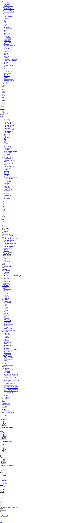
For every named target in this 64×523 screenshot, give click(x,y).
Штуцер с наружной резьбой (7, 313)
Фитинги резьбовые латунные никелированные (9, 45)
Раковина (3, 481)
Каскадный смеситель (6, 249)
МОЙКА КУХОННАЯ (5, 26)
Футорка (5, 303)
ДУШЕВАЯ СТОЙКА (6, 36)
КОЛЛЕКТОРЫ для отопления (7, 50)
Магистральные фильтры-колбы (8, 147)
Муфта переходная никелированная (8, 329)
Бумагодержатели (6, 141)
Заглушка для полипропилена (7, 372)
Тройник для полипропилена (7, 371)
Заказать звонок (2, 491)
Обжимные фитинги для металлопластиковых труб (10, 43)
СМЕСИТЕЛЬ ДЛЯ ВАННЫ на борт (8, 6)
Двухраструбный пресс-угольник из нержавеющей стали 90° (11, 386)
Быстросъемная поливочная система (8, 47)
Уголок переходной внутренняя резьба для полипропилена (11, 375)
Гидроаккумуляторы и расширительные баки (8, 365)
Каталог (2, 1)
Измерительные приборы (7, 173)
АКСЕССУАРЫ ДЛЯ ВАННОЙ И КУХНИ (7, 255)
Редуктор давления (6, 54)
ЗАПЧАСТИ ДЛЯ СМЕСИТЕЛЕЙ (8, 155)
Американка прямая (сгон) (7, 311)
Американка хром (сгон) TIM (7, 325)
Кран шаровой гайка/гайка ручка (8, 346)
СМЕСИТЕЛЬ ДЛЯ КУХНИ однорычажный (9, 8)
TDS (3, 98)
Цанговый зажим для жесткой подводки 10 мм (9, 326)
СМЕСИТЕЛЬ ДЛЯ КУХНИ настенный (8, 126)
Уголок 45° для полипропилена (7, 370)
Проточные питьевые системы (7, 272)
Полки (5, 25)
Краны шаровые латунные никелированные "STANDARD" (11, 349)
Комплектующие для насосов (7, 73)
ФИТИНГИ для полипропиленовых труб (7, 368)
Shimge (4, 94)
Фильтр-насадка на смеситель (7, 273)
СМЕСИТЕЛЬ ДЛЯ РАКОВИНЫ (7, 10)
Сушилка (5, 21)
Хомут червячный (6, 290)
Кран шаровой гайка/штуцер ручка (8, 347)
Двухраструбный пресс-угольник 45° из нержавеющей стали (11, 388)
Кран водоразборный (6, 55)
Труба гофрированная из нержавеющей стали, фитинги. (10, 176)
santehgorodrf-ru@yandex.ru (3, 116)
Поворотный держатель (7, 261)
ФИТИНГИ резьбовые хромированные (8, 161)
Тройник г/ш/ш (6, 310)
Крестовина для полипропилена (8, 373)
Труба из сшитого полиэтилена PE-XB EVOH (9, 158)
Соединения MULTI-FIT (5, 83)
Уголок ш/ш (5, 305)
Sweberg (4, 95)
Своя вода (4, 100)
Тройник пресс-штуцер (7, 337)
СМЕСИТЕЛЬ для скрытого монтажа (8, 121)
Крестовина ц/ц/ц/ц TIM (7, 298)
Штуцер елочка (6, 316)
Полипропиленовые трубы (7, 58)
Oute (3, 87)
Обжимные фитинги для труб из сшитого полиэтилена (10, 59)
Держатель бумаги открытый (7, 266)
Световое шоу (5, 75)
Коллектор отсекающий (7, 340)
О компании (3, 220)
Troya (3, 217)
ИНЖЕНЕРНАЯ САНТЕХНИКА (7, 40)
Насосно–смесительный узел (7, 353)
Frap (3, 89)
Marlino (4, 211)
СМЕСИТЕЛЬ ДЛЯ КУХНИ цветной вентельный (10, 243)
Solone (3, 101)
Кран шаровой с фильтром (7, 348)
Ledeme (4, 93)
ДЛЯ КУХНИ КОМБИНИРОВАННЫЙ (8, 124)
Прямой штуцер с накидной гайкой (8, 323)
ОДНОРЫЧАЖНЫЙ (6, 230)
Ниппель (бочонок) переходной (7, 301)
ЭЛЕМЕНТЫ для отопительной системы (9, 49)
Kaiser (3, 202)
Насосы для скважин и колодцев (8, 71)
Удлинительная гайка (6, 318)
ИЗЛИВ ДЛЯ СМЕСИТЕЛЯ (7, 37)
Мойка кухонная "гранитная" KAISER (8, 144)
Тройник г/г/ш (6, 307)
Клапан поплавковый (6, 57)
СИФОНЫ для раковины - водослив (8, 65)
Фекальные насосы (6, 188)
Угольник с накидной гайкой (7, 319)
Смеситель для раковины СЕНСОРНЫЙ (9, 12)
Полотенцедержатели (6, 138)
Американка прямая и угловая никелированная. (9, 330)
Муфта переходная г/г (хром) (7, 327)
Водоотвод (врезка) (6, 315)
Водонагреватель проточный (7, 78)
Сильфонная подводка (6, 167)
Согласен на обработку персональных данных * (10, 507)
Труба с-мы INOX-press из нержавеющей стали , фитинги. (11, 60)
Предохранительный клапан (7, 354)
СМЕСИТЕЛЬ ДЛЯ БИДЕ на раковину (8, 15)
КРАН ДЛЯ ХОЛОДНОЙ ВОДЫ (8, 241)
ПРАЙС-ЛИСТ (3, 487)
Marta (3, 96)
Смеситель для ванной (4, 479)
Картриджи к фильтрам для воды (8, 31)
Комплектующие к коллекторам (8, 356)
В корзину (3, 419)
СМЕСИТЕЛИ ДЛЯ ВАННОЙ (6, 118)
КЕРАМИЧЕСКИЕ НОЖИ (7, 76)
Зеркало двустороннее (6, 18)
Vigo (3, 208)
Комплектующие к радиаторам (7, 352)
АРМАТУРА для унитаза (7, 66)
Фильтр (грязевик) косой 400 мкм (8, 150)
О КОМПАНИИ (3, 486)
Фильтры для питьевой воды (7, 146)
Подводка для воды (6, 362)
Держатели (5, 24)
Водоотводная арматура (4, 483)
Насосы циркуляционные (7, 185)
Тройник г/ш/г (6, 308)
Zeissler (4, 103)
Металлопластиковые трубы (7, 41)
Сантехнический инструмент (7, 42)
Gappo (3, 219)
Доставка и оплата (4, 104)
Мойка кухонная (3, 482)
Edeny (3, 86)
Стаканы (5, 23)
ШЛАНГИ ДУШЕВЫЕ (7, 156)
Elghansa (4, 92)
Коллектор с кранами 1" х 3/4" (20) (8, 342)
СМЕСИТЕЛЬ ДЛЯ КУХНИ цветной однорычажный (10, 238)
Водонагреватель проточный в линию (8, 79)
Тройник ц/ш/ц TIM (6, 296)
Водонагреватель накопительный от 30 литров (9, 80)
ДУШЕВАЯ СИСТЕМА (7, 120)
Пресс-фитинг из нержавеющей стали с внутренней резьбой (11, 389)
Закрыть (1, 522)
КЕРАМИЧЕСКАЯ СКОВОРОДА (8, 193)
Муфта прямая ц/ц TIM (7, 293)
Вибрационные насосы (7, 190)
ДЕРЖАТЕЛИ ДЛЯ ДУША (7, 38)
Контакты (3, 105)
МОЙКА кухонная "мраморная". (8, 28)
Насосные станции (6, 69)
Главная (2, 117)
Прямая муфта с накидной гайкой (8, 322)
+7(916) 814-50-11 (7, 490)
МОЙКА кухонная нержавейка (7, 27)
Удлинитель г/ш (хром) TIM (7, 320)
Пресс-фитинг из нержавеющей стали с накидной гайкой (10, 387)
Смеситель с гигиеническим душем (8, 250)
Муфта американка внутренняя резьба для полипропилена (11, 374)
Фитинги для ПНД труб (7, 81)
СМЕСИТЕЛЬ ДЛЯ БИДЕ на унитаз (8, 132)
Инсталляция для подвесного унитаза (7, 199)
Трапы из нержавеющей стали (7, 181)
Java (3, 102)
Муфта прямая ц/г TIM (6, 292)
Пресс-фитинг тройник (7, 334)
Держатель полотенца (6, 262)
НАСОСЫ (4, 68)
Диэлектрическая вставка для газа (8, 179)
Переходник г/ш (6, 304)
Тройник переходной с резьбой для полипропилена (10, 377)
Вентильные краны (6, 56)
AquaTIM (4, 85)
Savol (3, 88)
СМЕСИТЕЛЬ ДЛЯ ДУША (7, 4)
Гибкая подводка (6, 52)
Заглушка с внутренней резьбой (8, 302)
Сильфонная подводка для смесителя (8, 357)
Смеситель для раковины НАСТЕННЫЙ (9, 11)
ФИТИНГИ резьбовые (6, 44)
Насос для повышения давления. (8, 72)
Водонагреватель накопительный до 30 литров (9, 196)
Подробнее (3, 432)
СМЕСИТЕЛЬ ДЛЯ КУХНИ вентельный (9, 9)
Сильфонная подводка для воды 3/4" (8, 359)
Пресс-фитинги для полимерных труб (8, 46)
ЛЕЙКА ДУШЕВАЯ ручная (7, 39)
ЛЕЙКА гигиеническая (7, 153)
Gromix (4, 90)
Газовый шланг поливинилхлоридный (8, 61)
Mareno (4, 216)
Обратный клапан (6, 53)
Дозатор (5, 19)
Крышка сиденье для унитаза (7, 17)
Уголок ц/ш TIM (6, 294)
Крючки (5, 22)
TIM (3, 84)
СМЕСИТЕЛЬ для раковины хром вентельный (9, 246)
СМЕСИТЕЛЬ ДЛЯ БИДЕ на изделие (8, 14)
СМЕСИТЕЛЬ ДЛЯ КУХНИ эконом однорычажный (10, 240)
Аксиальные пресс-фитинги (6, 331)
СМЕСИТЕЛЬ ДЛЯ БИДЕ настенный (7, 252)
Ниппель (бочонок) (6, 300)
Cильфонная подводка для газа (7, 51)
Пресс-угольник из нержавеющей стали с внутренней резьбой (11, 384)
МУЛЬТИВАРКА (6, 77)
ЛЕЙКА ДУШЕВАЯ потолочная (8, 152)
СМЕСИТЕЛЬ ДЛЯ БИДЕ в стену (8, 16)
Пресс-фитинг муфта (6, 333)
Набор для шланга (6, 339)
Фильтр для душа (6, 30)
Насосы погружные (6, 70)
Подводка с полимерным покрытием (8, 361)
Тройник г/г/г (5, 306)
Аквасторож (4, 97)
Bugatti (3, 205)
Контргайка (5, 314)
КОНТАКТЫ (1, 485)
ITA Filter (4, 91)
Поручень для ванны (5, 258)
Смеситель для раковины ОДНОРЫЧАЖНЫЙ (9, 129)
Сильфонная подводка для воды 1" (8, 358)
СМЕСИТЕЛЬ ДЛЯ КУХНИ (6, 7)
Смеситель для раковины (4, 480)
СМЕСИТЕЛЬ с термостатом (7, 5)
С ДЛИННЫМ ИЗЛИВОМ (7, 2)
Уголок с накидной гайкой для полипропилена (9, 378)
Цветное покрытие (6, 251)
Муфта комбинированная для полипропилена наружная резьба (11, 380)
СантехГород (5, 475)
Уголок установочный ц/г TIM (7, 297)
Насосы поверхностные (7, 187)
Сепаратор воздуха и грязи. (7, 149)
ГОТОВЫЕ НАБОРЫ (6, 184)
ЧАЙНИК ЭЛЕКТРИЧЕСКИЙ (7, 191)
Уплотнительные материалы (7, 170)
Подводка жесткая (5, 360)
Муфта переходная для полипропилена (8, 369)
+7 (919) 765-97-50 (2, 490)
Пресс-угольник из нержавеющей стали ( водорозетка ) (10, 385)
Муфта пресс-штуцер (6, 335)
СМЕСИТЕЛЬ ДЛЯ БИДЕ (6, 13)
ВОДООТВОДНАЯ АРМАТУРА (6, 63)
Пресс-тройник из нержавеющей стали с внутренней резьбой (11, 391)
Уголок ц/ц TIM (6, 295)
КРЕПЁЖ (4, 288)
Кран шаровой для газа (7, 62)
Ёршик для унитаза (6, 20)
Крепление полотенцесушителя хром (8, 324)
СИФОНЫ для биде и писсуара (7, 182)
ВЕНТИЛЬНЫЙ (6, 231)
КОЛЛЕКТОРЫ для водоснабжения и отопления (9, 164)
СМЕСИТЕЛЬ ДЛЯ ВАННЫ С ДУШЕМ (9, 3)
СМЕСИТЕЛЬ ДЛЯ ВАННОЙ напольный (9, 123)
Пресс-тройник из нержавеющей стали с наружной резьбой (11, 390)
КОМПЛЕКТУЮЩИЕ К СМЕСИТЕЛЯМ (8, 35)
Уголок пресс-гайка (6, 336)
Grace (3, 214)
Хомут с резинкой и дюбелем (7, 289)
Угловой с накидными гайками (7, 321)
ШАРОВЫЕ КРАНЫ (6, 48)
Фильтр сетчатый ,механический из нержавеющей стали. (10, 34)
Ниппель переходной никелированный (8, 328)
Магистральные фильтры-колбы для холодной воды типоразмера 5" (12, 276)
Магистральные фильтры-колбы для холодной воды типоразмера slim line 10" (13, 275)
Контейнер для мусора (6, 135)
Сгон (4, 317)
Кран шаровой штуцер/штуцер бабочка (8, 345)
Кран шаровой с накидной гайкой (8, 350)
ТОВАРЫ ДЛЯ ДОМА (5, 74)
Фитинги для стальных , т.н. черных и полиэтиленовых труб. (11, 82)
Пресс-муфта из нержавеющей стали (8, 392)
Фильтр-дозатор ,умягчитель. (7, 33)
